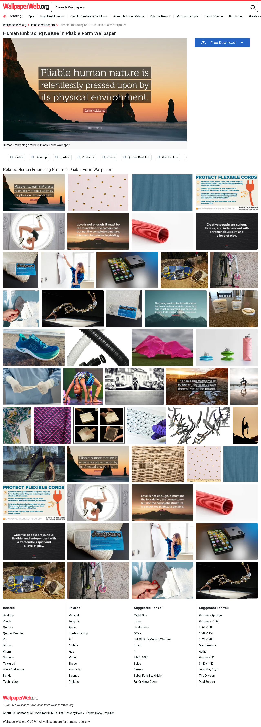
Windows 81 (207, 657)
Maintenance (207, 645)
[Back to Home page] (26, 7)
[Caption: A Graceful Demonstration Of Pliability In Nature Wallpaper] (199, 425)
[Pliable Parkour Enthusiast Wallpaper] (244, 386)
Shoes (73, 663)
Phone (111, 157)
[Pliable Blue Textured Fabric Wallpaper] (162, 192)
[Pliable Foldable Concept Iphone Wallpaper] (127, 270)
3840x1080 (141, 657)
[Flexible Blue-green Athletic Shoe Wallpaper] (34, 347)
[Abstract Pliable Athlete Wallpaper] (73, 308)
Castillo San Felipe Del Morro (88, 16)
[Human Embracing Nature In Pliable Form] (34, 192)
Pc (5, 639)
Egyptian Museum (52, 16)
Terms (90, 713)
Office (138, 633)
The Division (207, 675)
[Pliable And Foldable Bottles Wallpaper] (227, 347)
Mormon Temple (187, 16)
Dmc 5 (138, 645)
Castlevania (141, 627)
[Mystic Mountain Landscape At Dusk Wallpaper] (234, 270)
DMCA (53, 713)
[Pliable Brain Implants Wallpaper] (146, 425)
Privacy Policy (75, 713)
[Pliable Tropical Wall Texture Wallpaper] (17, 425)
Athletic (74, 681)
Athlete (73, 645)
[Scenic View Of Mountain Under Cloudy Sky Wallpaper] (98, 192)
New (99, 713)
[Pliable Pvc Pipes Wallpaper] (98, 347)
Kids (71, 651)
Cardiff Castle (214, 16)
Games (138, 669)
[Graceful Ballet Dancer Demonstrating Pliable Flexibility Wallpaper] (34, 231)
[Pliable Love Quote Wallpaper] (98, 231)
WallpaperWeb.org (15, 25)
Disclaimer (41, 713)
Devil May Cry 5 (208, 669)
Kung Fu (74, 621)
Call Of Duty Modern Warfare (152, 639)
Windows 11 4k (208, 621)
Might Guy (140, 615)
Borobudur (236, 16)
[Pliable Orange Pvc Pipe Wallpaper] (162, 231)
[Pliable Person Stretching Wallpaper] (34, 464)
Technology (10, 681)
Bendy (7, 675)
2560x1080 (206, 627)
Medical (74, 615)
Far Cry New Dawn (145, 681)
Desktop (41, 157)
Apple (72, 627)
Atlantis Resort (160, 16)
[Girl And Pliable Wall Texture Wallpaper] (67, 270)
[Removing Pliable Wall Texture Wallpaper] (21, 308)
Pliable (19, 157)
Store (137, 621)
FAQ (61, 713)
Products (88, 157)
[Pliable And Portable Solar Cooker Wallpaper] (184, 270)
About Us (9, 713)
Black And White (13, 669)
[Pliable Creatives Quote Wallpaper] (227, 231)
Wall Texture (170, 157)
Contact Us (24, 713)
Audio (202, 651)
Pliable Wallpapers (43, 25)
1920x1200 (206, 639)
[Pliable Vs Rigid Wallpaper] (197, 386)
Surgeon (8, 657)
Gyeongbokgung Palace (128, 16)
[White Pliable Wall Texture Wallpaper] (124, 308)
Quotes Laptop (78, 633)
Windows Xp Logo (210, 615)
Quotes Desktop (138, 157)
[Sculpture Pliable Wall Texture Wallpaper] (20, 270)
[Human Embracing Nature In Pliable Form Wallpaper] (98, 464)
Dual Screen (207, 681)
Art (71, 639)
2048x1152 (206, 633)
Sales (137, 663)
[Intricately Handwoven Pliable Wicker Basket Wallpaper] (158, 464)
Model (72, 657)
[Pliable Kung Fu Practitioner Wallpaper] (245, 425)
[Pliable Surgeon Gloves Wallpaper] (32, 386)
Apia (31, 16)
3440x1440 (206, 663)
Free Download (222, 43)
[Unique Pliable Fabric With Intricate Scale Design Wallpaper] (52, 425)
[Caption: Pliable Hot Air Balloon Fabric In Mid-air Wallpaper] (162, 347)
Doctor (7, 645)
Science (74, 675)
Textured (9, 663)
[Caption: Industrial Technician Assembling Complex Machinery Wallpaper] (233, 308)
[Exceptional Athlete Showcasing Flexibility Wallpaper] (134, 386)
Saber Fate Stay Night (148, 675)
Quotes (64, 157)
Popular (109, 713)
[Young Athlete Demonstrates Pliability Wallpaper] (83, 386)
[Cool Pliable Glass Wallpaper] (99, 425)
